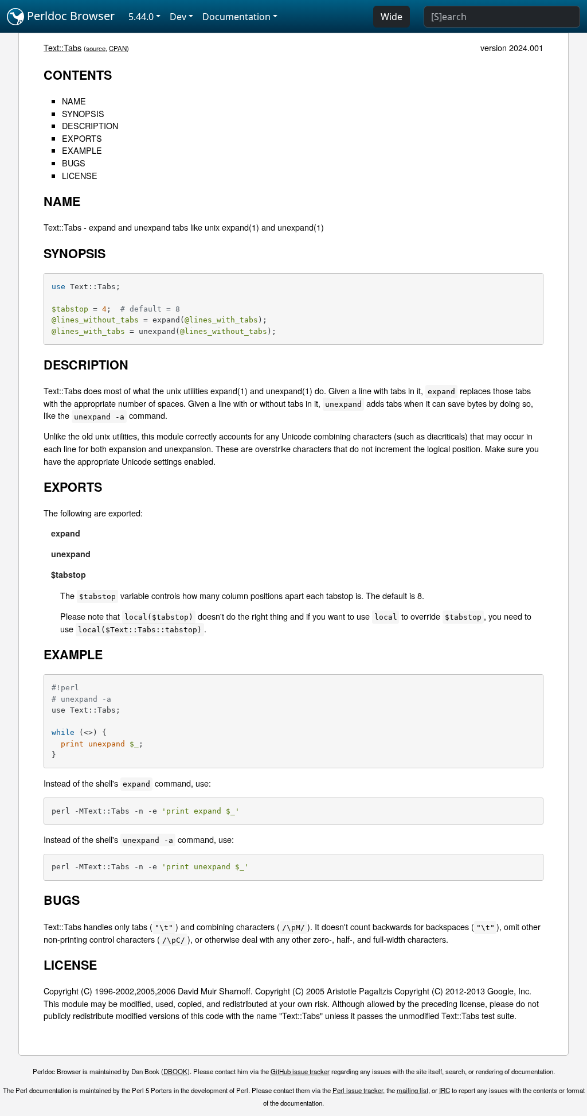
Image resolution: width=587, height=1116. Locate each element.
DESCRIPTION (90, 125)
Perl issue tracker (357, 1090)
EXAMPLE (82, 150)
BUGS (73, 163)
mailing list (412, 1090)
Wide (391, 16)
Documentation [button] (236, 16)
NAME (74, 101)
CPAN (118, 48)
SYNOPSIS (83, 113)
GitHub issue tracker (300, 1071)
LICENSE (79, 175)
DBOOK (175, 1071)
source (95, 48)
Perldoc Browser (69, 16)
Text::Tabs (62, 47)
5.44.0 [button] (141, 16)
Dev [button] (178, 16)
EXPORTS (82, 138)
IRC (444, 1090)
